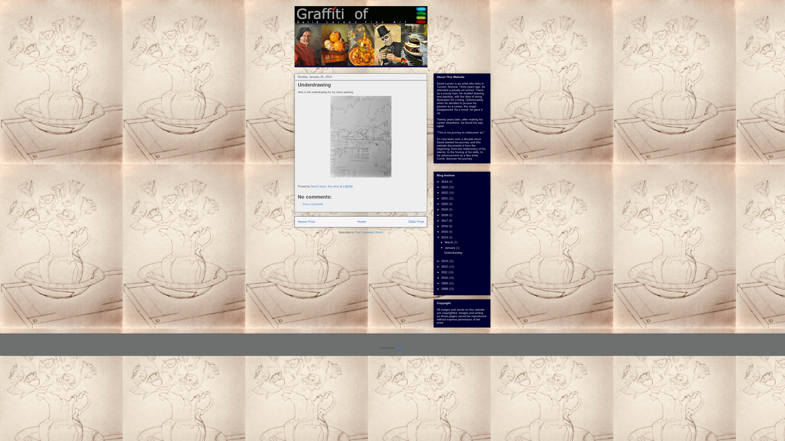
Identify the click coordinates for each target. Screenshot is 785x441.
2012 (445, 266)
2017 (445, 220)
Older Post (416, 221)
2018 (445, 215)
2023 (445, 187)
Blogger (399, 347)
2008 (445, 288)
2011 (444, 272)
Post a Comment (313, 204)
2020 (445, 204)
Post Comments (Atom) (369, 232)
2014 (445, 237)
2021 (445, 198)
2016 (445, 226)
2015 (445, 231)
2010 (445, 277)
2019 (445, 209)
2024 (445, 181)
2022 (445, 192)
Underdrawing (453, 252)
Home (361, 221)
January (450, 247)
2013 (445, 261)
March (449, 242)
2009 (445, 283)
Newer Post (306, 221)
